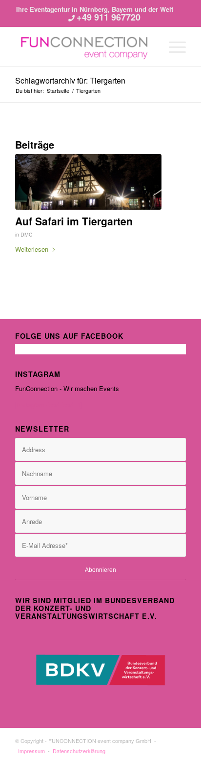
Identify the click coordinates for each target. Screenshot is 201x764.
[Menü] (172, 46)
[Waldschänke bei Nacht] (88, 182)
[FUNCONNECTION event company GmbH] (83, 46)
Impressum (31, 751)
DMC (26, 234)
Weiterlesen (31, 249)
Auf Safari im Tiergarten (74, 221)
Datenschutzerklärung (79, 751)
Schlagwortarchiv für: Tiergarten (70, 80)
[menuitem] (172, 46)
